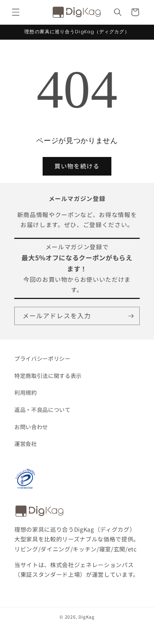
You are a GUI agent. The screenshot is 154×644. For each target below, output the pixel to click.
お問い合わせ (31, 427)
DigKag (86, 617)
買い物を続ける (77, 166)
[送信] (130, 316)
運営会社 (25, 443)
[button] (15, 12)
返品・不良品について (42, 409)
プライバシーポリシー (42, 358)
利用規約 (25, 392)
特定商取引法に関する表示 (48, 375)
